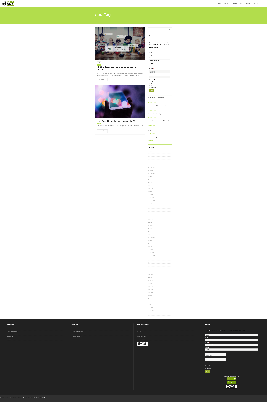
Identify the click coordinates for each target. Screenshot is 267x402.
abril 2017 (150, 304)
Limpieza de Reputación (76, 336)
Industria (151, 68)
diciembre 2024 (151, 164)
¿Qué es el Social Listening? (154, 113)
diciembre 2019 (151, 252)
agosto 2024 (150, 176)
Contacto (139, 334)
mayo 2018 (150, 280)
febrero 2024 (150, 191)
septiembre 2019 (151, 258)
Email (150, 52)
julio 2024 (150, 179)
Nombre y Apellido (153, 47)
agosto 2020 (150, 240)
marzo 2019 (150, 274)
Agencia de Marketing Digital (24, 397)
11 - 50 (152, 83)
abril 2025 (150, 151)
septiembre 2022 (151, 216)
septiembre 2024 (151, 173)
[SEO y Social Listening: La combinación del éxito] (120, 43)
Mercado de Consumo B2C (13, 329)
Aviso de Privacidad (141, 336)
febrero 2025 (150, 158)
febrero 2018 (150, 289)
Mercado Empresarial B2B (12, 331)
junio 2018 (150, 277)
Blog (138, 329)
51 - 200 (152, 85)
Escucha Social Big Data (76, 329)
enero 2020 (150, 249)
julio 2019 (150, 265)
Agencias (9, 339)
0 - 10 (152, 81)
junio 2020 (150, 246)
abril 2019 (150, 271)
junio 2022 (150, 222)
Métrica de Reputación (76, 334)
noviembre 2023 (151, 200)
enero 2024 (150, 194)
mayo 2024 (150, 185)
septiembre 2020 (151, 237)
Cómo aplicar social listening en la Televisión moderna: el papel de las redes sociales (158, 121)
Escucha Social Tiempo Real (77, 331)
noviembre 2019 (151, 255)
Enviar (151, 90)
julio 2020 (150, 243)
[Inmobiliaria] (159, 71)
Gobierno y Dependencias (12, 334)
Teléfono (151, 57)
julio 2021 (150, 228)
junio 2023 (150, 203)
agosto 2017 (150, 295)
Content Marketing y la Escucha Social (157, 137)
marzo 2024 (150, 188)
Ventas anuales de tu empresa (156, 74)
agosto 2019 (150, 261)
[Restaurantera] (215, 355)
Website (151, 63)
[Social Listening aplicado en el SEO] (120, 101)
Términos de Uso (141, 339)
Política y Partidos (10, 336)
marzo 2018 (150, 286)
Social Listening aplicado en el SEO (118, 121)
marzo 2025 (150, 154)
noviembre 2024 (151, 167)
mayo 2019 (150, 268)
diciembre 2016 (151, 310)
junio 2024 (150, 182)
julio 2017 (150, 298)
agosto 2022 (150, 219)
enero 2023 (150, 210)
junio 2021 (150, 231)
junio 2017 (150, 301)
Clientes (139, 331)
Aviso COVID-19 (42, 397)
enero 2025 (150, 161)
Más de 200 (153, 87)
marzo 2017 (150, 307)
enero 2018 (150, 292)
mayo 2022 (150, 225)
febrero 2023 (150, 206)
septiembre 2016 (151, 313)
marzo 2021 (150, 234)
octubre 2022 (150, 213)
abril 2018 (150, 283)
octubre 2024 (150, 170)
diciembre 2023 (151, 197)
